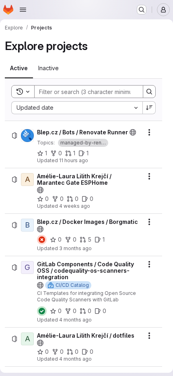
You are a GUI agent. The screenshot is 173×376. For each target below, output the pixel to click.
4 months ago (75, 320)
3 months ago (75, 248)
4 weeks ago (74, 206)
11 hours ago (73, 160)
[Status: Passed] (42, 311)
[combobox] (76, 107)
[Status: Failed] (42, 239)
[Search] (149, 91)
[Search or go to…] (141, 10)
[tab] (19, 68)
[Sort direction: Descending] (149, 107)
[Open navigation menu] (22, 9)
